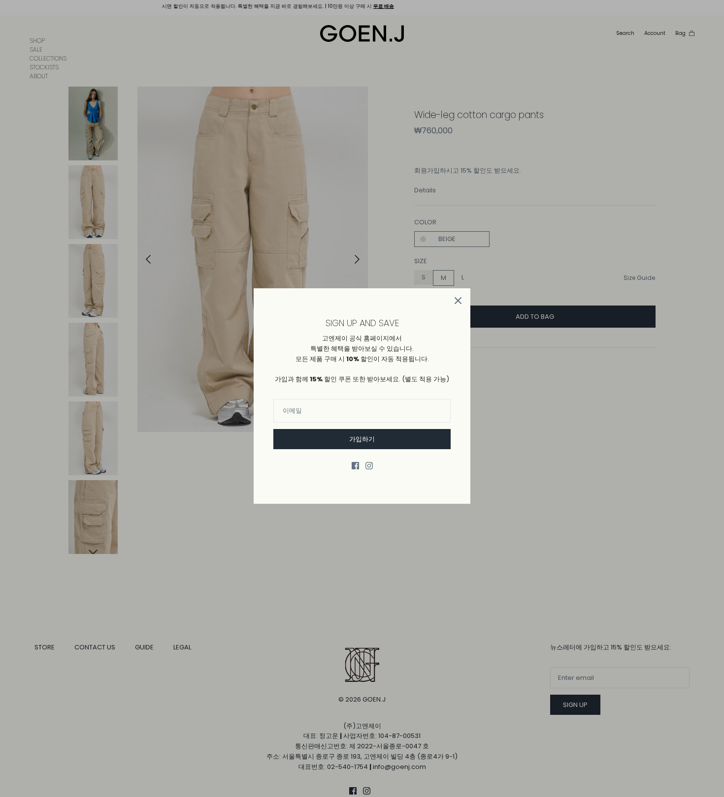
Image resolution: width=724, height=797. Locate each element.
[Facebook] (355, 465)
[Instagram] (369, 465)
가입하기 (362, 439)
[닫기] (458, 300)
